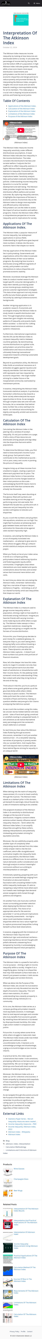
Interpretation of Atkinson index (24, 1233)
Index (8, 43)
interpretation (24, 1144)
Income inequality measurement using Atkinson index (26, 1246)
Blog (7, 1141)
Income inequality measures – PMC (22, 1124)
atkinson (9, 1144)
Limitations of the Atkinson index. (25, 1303)
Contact (29, 1331)
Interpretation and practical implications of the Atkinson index (25, 1222)
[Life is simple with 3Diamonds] (6, 3)
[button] (29, 3)
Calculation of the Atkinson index (25, 1315)
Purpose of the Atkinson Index (20, 116)
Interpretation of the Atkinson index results (26, 1209)
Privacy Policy (14, 1331)
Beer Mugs (18, 1190)
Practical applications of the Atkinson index (25, 1256)
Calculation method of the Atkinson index (24, 1268)
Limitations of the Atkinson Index (21, 114)
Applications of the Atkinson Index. (22, 106)
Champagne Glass (21, 1179)
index (16, 1144)
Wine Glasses (19, 1169)
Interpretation (17, 33)
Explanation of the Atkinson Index (21, 111)
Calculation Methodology (16, 1147)
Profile (23, 1331)
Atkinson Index (14, 1134)
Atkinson (20, 38)
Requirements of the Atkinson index (26, 1292)
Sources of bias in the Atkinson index (23, 1280)
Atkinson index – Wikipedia (19, 1132)
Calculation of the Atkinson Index (21, 108)
